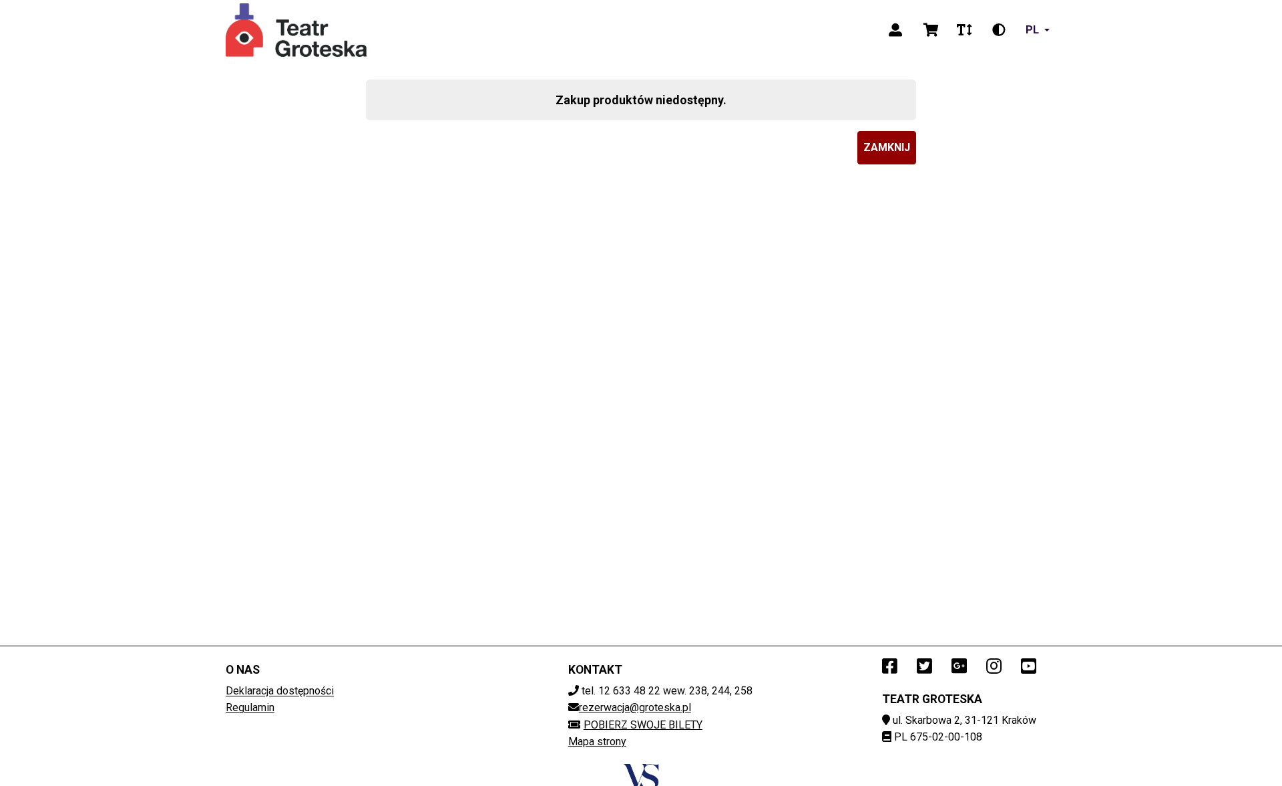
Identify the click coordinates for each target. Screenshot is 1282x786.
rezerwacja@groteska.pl (635, 707)
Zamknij (886, 147)
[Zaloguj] (895, 30)
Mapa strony (597, 741)
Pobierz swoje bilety (643, 724)
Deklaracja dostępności (280, 690)
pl (1032, 29)
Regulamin (250, 707)
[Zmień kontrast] (999, 30)
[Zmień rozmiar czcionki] (964, 30)
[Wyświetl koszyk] (931, 30)
